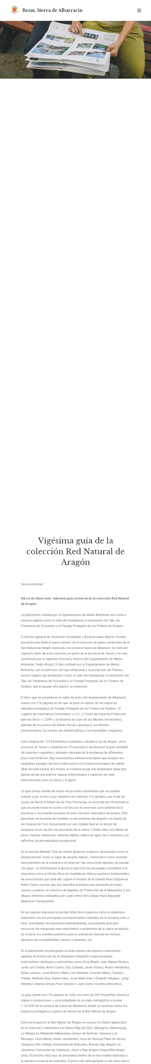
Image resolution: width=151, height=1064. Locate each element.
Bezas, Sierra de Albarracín (52, 10)
